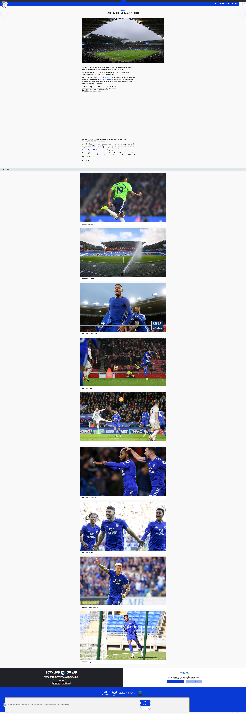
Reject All (145, 704)
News (227, 4)
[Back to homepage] (4, 4)
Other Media (242, 712)
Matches (221, 4)
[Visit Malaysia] (105, 693)
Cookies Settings (145, 708)
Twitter (101, 79)
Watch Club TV (194, 681)
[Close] (187, 700)
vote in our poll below (104, 77)
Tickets (118, 1)
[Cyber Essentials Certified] (140, 693)
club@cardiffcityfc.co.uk (94, 150)
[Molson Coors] (131, 693)
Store (128, 1)
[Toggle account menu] (244, 4)
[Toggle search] (240, 4)
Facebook (109, 79)
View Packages (175, 681)
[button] (5, 705)
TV (215, 4)
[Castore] (114, 693)
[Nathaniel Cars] (123, 693)
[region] (97, 704)
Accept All (145, 701)
